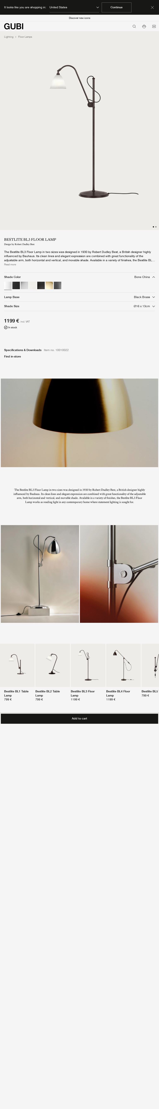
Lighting (8, 36)
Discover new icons (79, 18)
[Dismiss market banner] (152, 7)
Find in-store (12, 356)
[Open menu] (154, 26)
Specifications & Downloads (22, 350)
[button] (144, 26)
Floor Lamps (25, 36)
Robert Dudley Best (25, 244)
